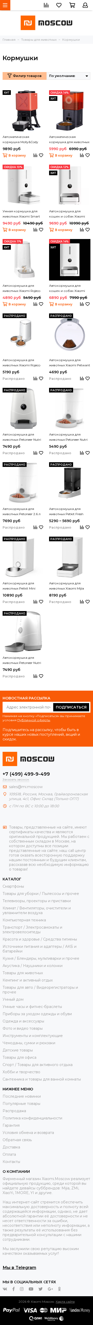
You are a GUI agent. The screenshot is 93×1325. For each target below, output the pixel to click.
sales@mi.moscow (26, 786)
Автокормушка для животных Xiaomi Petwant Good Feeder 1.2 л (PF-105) (69, 363)
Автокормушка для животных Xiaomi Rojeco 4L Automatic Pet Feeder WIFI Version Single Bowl (21, 288)
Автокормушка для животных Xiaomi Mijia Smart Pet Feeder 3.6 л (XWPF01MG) (66, 586)
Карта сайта (65, 1301)
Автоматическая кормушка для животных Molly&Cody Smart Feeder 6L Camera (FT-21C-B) (69, 140)
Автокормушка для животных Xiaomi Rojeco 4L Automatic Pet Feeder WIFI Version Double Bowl (22, 363)
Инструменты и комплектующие (33, 1035)
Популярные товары (21, 1103)
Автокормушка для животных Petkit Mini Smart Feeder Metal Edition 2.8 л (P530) (23, 586)
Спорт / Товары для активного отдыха (38, 1064)
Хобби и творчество (21, 1072)
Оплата (9, 1154)
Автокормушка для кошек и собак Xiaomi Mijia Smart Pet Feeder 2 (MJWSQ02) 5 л (67, 288)
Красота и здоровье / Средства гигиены (40, 939)
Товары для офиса (19, 1057)
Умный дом (13, 999)
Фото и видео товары (23, 1028)
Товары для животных (23, 973)
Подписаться (71, 707)
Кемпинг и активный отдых (28, 980)
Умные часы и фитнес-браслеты (32, 1006)
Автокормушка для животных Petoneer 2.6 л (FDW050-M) (22, 512)
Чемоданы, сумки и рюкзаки (29, 1043)
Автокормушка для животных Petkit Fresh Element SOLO (66, 512)
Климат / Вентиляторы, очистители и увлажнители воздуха (37, 910)
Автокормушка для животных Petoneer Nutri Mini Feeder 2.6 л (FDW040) (68, 437)
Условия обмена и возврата (28, 1132)
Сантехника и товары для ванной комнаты (42, 1079)
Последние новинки (22, 1096)
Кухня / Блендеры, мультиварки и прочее (41, 958)
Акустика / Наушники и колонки (33, 965)
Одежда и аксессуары (23, 1021)
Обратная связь (17, 1140)
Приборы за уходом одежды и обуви (37, 1014)
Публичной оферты (33, 720)
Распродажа (14, 1111)
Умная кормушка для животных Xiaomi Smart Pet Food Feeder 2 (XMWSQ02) (21, 214)
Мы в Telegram (19, 1267)
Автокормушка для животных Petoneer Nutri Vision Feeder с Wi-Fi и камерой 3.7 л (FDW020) (22, 437)
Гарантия (11, 1125)
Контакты (11, 1161)
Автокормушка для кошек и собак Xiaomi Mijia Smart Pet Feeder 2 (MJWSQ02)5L (67, 214)
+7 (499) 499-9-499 (26, 774)
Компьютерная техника (24, 920)
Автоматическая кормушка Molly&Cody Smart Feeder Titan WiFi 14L (20, 140)
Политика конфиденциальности (32, 1118)
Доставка (11, 1147)
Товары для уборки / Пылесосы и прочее (41, 893)
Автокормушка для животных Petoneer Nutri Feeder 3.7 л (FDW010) (22, 660)
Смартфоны (13, 886)
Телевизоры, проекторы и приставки (37, 901)
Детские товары (18, 1050)
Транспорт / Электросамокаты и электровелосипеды (32, 929)
